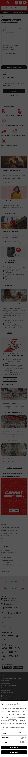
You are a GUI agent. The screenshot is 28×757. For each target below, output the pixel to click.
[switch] (22, 738)
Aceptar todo (14, 747)
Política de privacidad (5, 727)
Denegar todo (14, 752)
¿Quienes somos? (14, 727)
